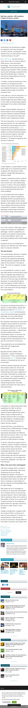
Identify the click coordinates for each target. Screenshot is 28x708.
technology (4, 535)
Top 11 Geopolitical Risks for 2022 (13, 649)
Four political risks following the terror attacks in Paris (14, 572)
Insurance (9, 531)
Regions (14, 11)
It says (21, 127)
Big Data (8, 529)
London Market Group (5, 533)
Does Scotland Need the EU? (12, 675)
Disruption (3, 531)
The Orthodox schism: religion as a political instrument (22, 572)
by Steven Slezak (4, 43)
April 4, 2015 (11, 43)
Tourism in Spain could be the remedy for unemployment (5, 571)
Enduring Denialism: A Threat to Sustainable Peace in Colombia (13, 630)
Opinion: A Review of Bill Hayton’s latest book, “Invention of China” (15, 669)
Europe (8, 527)
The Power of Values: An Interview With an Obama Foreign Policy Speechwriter (15, 655)
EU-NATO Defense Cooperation (13, 624)
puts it (12, 358)
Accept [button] (14, 702)
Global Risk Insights (14, 2)
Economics (3, 527)
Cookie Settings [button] (6, 702)
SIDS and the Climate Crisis (12, 600)
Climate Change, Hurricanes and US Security (16, 612)
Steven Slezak (10, 543)
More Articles (14, 636)
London (3, 532)
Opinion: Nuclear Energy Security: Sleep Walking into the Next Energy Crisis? (15, 606)
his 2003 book (6, 59)
